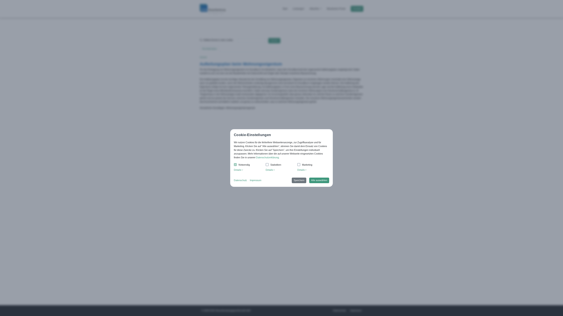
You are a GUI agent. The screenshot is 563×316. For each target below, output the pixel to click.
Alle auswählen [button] (319, 180)
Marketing (307, 165)
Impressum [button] (255, 180)
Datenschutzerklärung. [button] (267, 157)
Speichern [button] (299, 180)
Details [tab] (237, 170)
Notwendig (244, 165)
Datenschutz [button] (240, 180)
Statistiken (275, 165)
